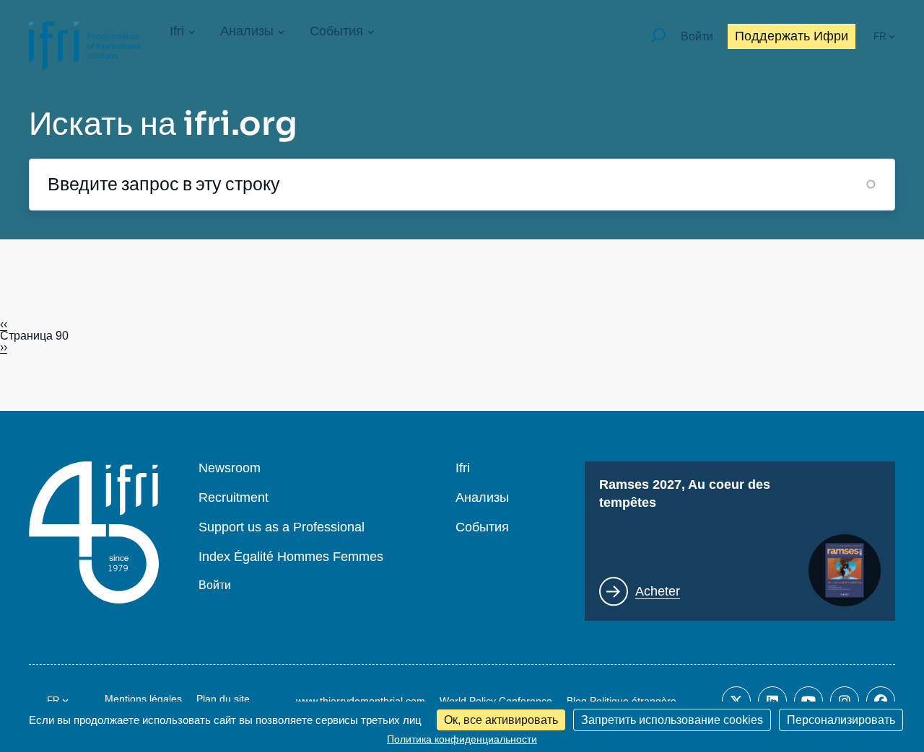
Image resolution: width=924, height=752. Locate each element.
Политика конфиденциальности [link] (462, 739)
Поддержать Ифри (791, 36)
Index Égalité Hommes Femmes (291, 557)
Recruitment (234, 498)
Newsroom (230, 468)
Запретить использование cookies (672, 720)
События (336, 31)
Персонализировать (841, 720)
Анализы (247, 31)
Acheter (657, 591)
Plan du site (223, 698)
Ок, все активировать (501, 720)
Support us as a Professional (282, 527)
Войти (697, 36)
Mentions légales (143, 698)
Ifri (177, 31)
